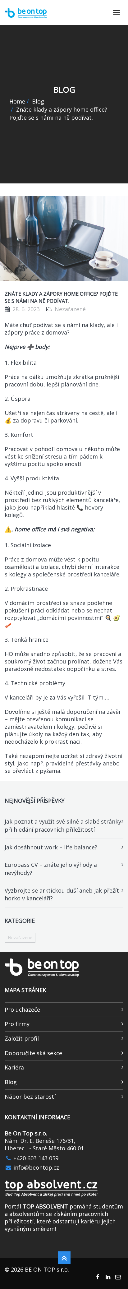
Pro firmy (17, 1024)
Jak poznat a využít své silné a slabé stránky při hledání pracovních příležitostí (63, 825)
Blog (38, 101)
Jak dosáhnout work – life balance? (51, 847)
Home (17, 101)
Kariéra (14, 1067)
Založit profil (22, 1038)
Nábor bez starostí (30, 1096)
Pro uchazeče (22, 1009)
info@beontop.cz (35, 1167)
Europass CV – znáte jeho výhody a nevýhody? (51, 868)
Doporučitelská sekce (33, 1053)
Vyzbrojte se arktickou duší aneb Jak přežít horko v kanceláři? (62, 894)
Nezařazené (20, 937)
